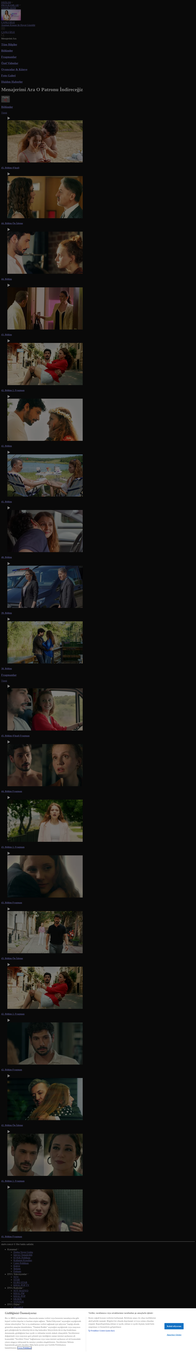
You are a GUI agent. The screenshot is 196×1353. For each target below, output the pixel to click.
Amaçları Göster (174, 1335)
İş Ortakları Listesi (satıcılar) (102, 1330)
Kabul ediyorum (174, 1326)
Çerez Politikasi (24, 1348)
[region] (98, 1330)
